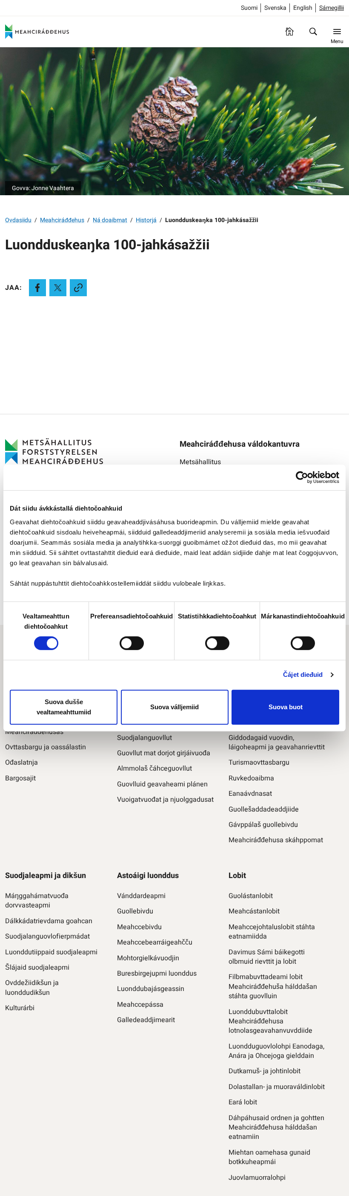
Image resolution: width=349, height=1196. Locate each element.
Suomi (249, 7)
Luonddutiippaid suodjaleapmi (51, 952)
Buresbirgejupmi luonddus (157, 973)
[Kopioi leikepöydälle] (78, 287)
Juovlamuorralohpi (257, 1177)
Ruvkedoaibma (251, 778)
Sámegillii (331, 7)
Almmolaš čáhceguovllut (154, 768)
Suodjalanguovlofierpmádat (47, 936)
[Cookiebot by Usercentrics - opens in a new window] (302, 477)
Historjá (146, 220)
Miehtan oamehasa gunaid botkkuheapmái (269, 1157)
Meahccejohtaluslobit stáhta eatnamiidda (272, 932)
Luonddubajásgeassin (150, 989)
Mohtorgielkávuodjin (148, 958)
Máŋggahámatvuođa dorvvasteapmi (37, 900)
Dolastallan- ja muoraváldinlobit (277, 1087)
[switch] (132, 643)
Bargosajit (20, 778)
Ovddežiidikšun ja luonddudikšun (32, 987)
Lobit (237, 875)
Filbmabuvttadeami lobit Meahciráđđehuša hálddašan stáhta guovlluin (273, 986)
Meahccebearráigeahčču (154, 942)
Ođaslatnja (21, 762)
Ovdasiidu (18, 220)
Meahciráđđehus (62, 220)
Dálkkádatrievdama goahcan (48, 921)
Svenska (275, 7)
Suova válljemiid (174, 707)
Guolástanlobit (251, 896)
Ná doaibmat (110, 220)
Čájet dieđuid (303, 674)
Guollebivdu (135, 911)
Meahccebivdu (139, 927)
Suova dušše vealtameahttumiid (64, 707)
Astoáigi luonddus (148, 875)
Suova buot (286, 707)
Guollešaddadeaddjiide (264, 809)
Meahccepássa (140, 1004)
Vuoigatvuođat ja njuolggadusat (165, 799)
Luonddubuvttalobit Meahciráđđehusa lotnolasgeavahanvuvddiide (270, 1021)
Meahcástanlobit (254, 911)
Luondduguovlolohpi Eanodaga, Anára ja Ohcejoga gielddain (276, 1051)
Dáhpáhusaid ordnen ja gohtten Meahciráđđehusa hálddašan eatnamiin (276, 1127)
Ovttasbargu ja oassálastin (45, 747)
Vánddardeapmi (141, 896)
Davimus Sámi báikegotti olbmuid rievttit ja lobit (267, 957)
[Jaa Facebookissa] (37, 287)
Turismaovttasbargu (259, 762)
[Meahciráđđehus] (37, 31)
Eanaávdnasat (250, 793)
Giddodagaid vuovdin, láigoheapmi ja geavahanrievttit (277, 742)
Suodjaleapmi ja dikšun (45, 875)
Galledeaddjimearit (146, 1020)
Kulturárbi (19, 1008)
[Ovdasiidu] (289, 31)
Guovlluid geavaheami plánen (162, 784)
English (302, 7)
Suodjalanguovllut (144, 737)
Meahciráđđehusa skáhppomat (276, 840)
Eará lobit (243, 1102)
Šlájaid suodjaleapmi (37, 967)
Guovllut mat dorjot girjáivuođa (163, 753)
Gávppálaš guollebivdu (263, 824)
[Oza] (313, 31)
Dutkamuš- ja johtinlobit (264, 1071)
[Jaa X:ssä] (57, 287)
